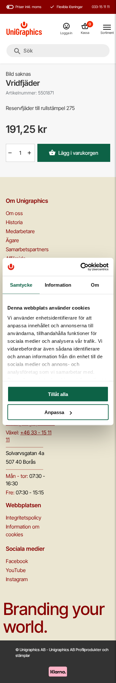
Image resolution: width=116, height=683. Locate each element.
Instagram (17, 579)
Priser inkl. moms (28, 7)
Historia (14, 222)
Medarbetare (20, 231)
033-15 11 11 (101, 7)
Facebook (17, 561)
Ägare (12, 240)
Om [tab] (95, 284)
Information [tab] (58, 284)
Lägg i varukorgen (78, 153)
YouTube (16, 570)
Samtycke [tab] (21, 284)
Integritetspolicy (23, 517)
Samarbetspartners (27, 249)
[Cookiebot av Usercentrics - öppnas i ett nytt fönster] (82, 267)
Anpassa (54, 412)
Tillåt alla (58, 394)
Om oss (14, 213)
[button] (10, 153)
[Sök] (17, 51)
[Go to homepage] (24, 29)
